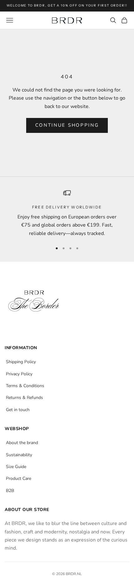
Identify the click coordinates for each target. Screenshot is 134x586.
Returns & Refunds (24, 398)
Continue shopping (67, 125)
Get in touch (18, 410)
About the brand (22, 443)
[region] (67, 213)
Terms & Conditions (25, 386)
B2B (10, 491)
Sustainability (19, 455)
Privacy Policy (19, 374)
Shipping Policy (21, 362)
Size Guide (16, 467)
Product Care (18, 478)
